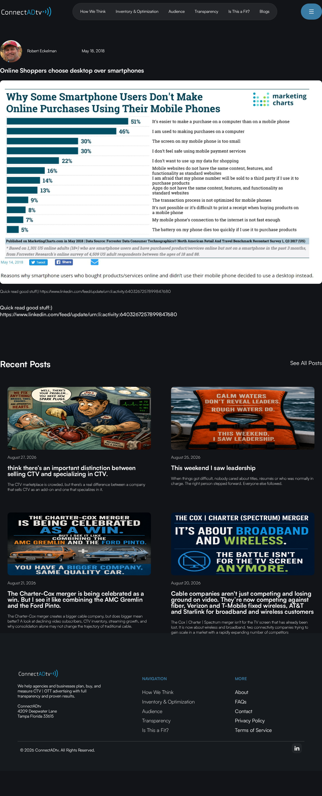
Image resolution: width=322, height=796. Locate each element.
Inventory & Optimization (137, 11)
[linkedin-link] (297, 748)
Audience (177, 11)
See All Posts (306, 363)
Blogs (264, 11)
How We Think (93, 11)
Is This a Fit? (239, 11)
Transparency (206, 11)
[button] (311, 12)
